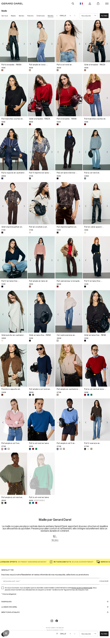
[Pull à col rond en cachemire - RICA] (68, 41)
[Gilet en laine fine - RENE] (41, 311)
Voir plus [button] (55, 540)
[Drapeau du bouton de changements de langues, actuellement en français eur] (81, 3)
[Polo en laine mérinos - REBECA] (68, 149)
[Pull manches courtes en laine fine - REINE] (13, 95)
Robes (13, 16)
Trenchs (30, 16)
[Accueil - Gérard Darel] (12, 3)
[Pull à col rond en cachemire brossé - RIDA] (96, 149)
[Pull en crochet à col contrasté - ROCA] (41, 203)
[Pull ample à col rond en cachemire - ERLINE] (41, 365)
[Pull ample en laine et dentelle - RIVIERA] (41, 257)
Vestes (21, 16)
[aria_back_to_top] (57, 634)
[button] (104, 15)
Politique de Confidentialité (81, 588)
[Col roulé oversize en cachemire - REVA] (68, 311)
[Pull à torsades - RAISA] (13, 41)
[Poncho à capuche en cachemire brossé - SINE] (13, 365)
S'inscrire (104, 581)
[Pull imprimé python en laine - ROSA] (68, 203)
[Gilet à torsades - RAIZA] (96, 41)
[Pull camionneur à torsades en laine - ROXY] (68, 257)
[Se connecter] (90, 4)
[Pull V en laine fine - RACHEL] (13, 257)
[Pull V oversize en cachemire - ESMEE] (96, 419)
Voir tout (4, 16)
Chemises (41, 16)
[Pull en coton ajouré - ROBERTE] (96, 203)
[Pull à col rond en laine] (41, 419)
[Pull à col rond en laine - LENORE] (96, 365)
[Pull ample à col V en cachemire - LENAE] (13, 419)
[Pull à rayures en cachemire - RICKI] (13, 149)
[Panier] (98, 4)
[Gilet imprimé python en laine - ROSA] (13, 203)
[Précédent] (3, 44)
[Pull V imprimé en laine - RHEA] (41, 149)
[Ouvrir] (107, 3)
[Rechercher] (73, 3)
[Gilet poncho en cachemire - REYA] (13, 311)
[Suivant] (59, 15)
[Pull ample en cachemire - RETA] (68, 365)
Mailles (51, 16)
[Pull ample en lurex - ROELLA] (41, 41)
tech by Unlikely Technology (55, 627)
